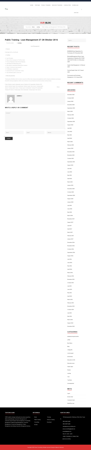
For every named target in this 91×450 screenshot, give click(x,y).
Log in (68, 393)
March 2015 (70, 299)
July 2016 (69, 259)
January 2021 (70, 185)
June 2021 (69, 171)
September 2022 (71, 121)
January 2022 (70, 148)
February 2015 (70, 302)
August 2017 (70, 222)
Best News (69, 343)
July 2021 (69, 168)
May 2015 (69, 292)
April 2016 (69, 269)
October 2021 (70, 158)
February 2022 (70, 145)
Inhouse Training (57, 5)
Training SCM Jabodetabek (36, 87)
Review (69, 370)
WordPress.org (70, 403)
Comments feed (71, 400)
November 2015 (71, 279)
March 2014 (70, 319)
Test (68, 376)
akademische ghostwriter (73, 336)
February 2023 (70, 114)
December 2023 (71, 104)
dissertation (70, 356)
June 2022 (69, 131)
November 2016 (71, 245)
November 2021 (71, 155)
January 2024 (70, 101)
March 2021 (70, 181)
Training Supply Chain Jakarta (35, 89)
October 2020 (70, 192)
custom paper (70, 353)
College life (69, 349)
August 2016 (70, 255)
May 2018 (69, 212)
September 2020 (71, 195)
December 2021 (71, 151)
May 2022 (69, 135)
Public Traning (46, 5)
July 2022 (69, 128)
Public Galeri (70, 366)
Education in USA (71, 359)
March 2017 (70, 232)
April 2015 (69, 296)
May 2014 (69, 316)
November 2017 (71, 218)
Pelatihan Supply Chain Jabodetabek (16, 86)
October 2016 (70, 249)
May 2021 (69, 175)
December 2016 (71, 242)
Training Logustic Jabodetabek (25, 87)
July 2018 (69, 205)
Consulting (67, 5)
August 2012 (70, 323)
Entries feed (70, 396)
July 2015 (69, 286)
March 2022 (70, 141)
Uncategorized (70, 383)
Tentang (37, 5)
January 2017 (70, 239)
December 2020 (71, 188)
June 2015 (69, 289)
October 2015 (70, 282)
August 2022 (70, 124)
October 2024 (70, 98)
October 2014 (70, 309)
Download (75, 5)
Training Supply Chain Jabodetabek (21, 89)
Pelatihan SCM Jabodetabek (29, 84)
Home (31, 5)
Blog (68, 346)
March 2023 (70, 111)
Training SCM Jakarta (9, 89)
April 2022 (69, 138)
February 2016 (70, 276)
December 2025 (71, 94)
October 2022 (70, 118)
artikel (68, 339)
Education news (71, 363)
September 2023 (71, 108)
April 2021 (69, 178)
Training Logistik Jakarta (13, 87)
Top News (69, 380)
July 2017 (69, 225)
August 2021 (70, 165)
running (38, 27)
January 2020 (70, 202)
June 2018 (69, 208)
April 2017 (69, 229)
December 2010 (71, 326)
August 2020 (70, 198)
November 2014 (71, 306)
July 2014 (69, 312)
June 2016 (69, 262)
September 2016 (71, 252)
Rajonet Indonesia (60, 447)
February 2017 (70, 235)
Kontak (76, 12)
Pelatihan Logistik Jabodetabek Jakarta (16, 84)
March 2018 (70, 215)
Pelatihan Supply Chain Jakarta (30, 86)
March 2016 (70, 272)
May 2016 (69, 265)
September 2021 (71, 161)
